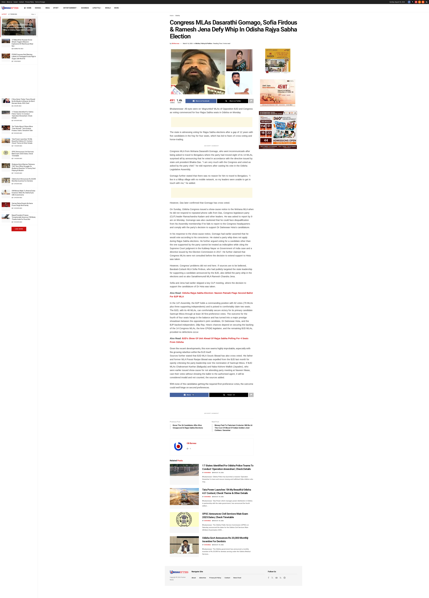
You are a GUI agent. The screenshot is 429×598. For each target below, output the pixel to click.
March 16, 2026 (188, 43)
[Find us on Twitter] (412, 2)
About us (9, 2)
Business (85, 8)
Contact (21, 2)
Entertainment (70, 8)
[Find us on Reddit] (423, 2)
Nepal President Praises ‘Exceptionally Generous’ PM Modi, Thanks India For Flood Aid (24, 217)
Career (16, 2)
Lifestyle (96, 8)
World (108, 8)
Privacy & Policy (215, 578)
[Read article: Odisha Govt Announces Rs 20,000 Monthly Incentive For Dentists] (184, 546)
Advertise (202, 578)
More (116, 8)
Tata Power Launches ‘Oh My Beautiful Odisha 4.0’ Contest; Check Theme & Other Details (22, 141)
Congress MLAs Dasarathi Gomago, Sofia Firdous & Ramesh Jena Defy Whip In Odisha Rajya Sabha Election (18, 27)
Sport (56, 8)
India (47, 8)
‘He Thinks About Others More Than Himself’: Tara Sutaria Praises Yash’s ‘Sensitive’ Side (22, 128)
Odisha (38, 8)
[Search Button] (426, 2)
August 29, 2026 (218, 472)
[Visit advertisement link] (278, 61)
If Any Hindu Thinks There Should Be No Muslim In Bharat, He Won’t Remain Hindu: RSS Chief (23, 101)
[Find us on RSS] (419, 2)
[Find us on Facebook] (409, 2)
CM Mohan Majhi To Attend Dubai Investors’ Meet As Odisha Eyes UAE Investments (23, 193)
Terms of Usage (40, 2)
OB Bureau (175, 43)
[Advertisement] (19, 80)
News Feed (237, 578)
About (194, 578)
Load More (19, 229)
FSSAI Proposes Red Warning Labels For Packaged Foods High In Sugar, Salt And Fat (24, 56)
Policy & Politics (206, 43)
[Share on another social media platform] (251, 101)
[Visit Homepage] (10, 8)
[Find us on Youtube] (416, 2)
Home (3, 2)
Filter (32, 14)
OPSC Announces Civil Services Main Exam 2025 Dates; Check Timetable (23, 154)
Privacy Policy (29, 2)
